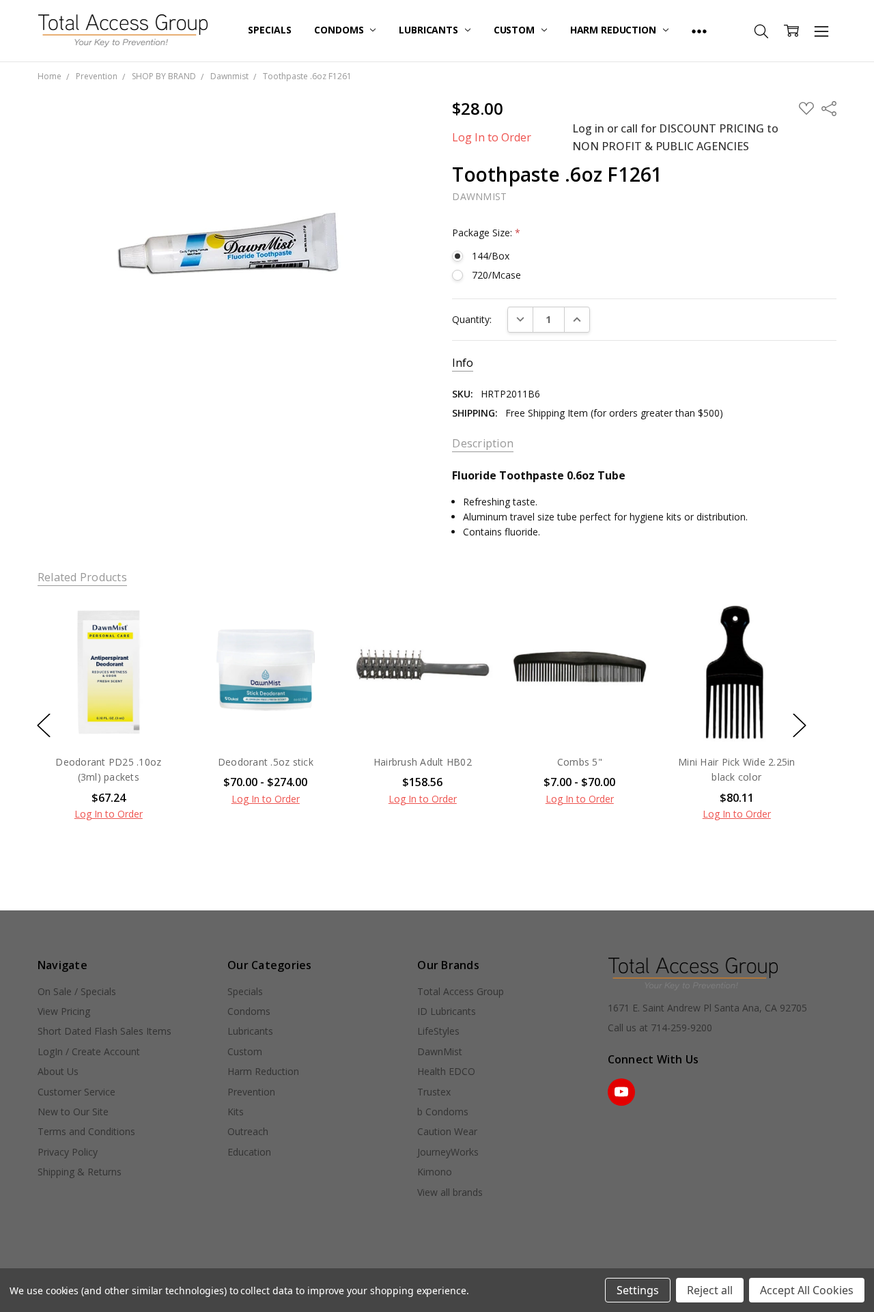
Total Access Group (460, 991)
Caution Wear (447, 1131)
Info (462, 363)
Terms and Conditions (86, 1131)
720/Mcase (496, 274)
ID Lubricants (446, 1011)
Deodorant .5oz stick (265, 761)
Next (799, 725)
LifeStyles (438, 1030)
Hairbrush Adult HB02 (422, 761)
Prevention (251, 1091)
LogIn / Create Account (89, 1051)
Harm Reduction (614, 29)
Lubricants (429, 29)
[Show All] (699, 30)
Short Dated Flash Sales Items (104, 1030)
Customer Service (76, 1091)
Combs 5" (579, 761)
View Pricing (64, 1011)
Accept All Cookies (807, 1290)
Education (249, 1151)
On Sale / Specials (77, 991)
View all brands (450, 1192)
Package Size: (486, 232)
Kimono (434, 1171)
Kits (235, 1111)
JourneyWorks (448, 1151)
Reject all (710, 1290)
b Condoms (442, 1111)
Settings (638, 1290)
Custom (515, 29)
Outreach (247, 1131)
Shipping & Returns (80, 1171)
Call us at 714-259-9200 (660, 1027)
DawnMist (439, 1051)
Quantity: (472, 319)
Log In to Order (491, 137)
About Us (58, 1071)
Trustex (434, 1091)
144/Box (490, 255)
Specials (269, 29)
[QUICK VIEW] (155, 625)
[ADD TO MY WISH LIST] (155, 647)
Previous (43, 725)
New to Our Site (73, 1111)
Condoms (340, 29)
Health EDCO (446, 1071)
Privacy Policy (68, 1151)
